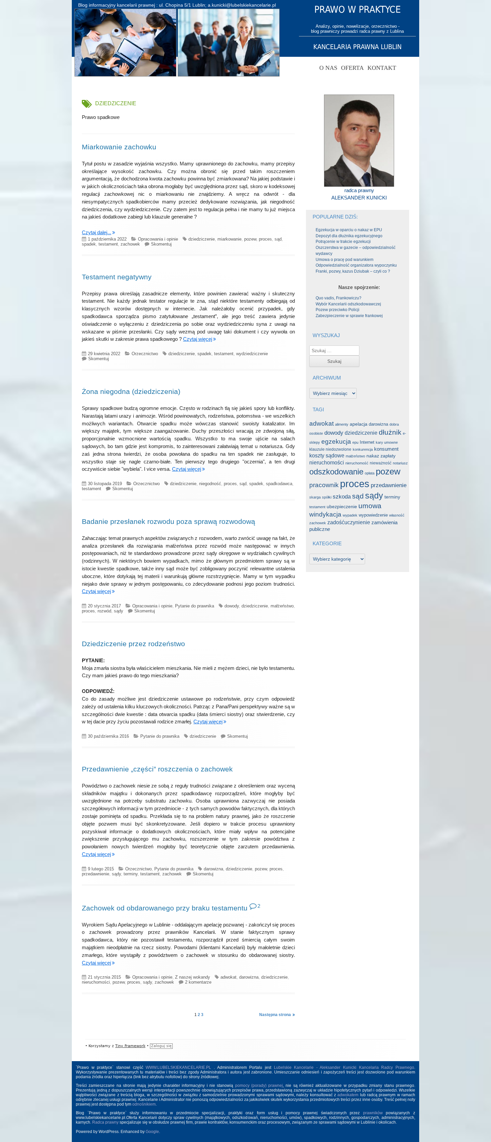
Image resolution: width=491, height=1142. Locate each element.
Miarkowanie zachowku (119, 147)
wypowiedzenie (373, 515)
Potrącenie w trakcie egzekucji (343, 241)
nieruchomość (356, 463)
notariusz (400, 463)
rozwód (104, 610)
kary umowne (387, 442)
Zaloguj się (161, 1046)
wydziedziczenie (252, 353)
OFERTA (352, 67)
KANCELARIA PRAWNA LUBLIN (357, 47)
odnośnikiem (144, 1104)
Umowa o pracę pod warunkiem (344, 259)
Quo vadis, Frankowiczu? (338, 298)
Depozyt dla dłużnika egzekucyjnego (349, 236)
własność (396, 515)
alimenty (341, 424)
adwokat (228, 977)
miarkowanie (229, 239)
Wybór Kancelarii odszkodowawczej (348, 304)
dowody (231, 605)
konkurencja (363, 449)
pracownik (324, 484)
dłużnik (390, 432)
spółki (326, 497)
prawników (373, 1113)
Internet (367, 442)
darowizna (213, 868)
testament (108, 244)
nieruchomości (96, 982)
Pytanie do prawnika (194, 605)
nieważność (380, 463)
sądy (118, 610)
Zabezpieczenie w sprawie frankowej (349, 315)
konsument (386, 449)
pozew (250, 239)
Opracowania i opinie (158, 239)
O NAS (328, 67)
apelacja (358, 424)
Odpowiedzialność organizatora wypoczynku (356, 265)
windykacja (325, 514)
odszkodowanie (336, 471)
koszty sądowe (326, 455)
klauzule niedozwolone (330, 449)
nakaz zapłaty (380, 455)
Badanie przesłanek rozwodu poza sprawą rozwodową (168, 521)
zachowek (130, 244)
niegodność (210, 483)
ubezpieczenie (342, 506)
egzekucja (336, 441)
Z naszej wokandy (192, 977)
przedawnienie (95, 873)
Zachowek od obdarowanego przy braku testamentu (165, 908)
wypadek (350, 515)
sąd (278, 239)
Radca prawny (105, 1122)
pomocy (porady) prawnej (259, 1085)
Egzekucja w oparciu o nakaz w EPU (349, 230)
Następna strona (275, 1014)
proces (265, 239)
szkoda (342, 496)
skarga (315, 497)
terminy (131, 873)
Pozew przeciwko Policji (337, 309)
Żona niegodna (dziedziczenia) (131, 391)
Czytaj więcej (197, 339)
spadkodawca (279, 483)
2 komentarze (198, 982)
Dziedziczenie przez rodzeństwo (133, 644)
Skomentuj (161, 244)
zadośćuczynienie (348, 522)
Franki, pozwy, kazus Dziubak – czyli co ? (353, 271)
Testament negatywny (117, 277)
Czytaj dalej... (98, 232)
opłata (369, 473)
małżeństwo (282, 605)
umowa (369, 506)
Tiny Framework (130, 1046)
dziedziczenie (201, 239)
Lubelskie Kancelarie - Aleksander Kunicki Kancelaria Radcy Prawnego (344, 1067)
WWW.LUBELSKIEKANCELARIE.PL (180, 1067)
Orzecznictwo (145, 353)
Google (152, 1131)
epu (355, 442)
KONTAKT (381, 67)
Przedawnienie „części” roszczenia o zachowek (157, 769)
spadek (89, 244)
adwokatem (347, 1095)
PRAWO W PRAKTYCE (357, 9)
